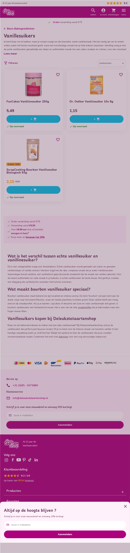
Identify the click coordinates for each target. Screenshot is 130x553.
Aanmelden (65, 534)
